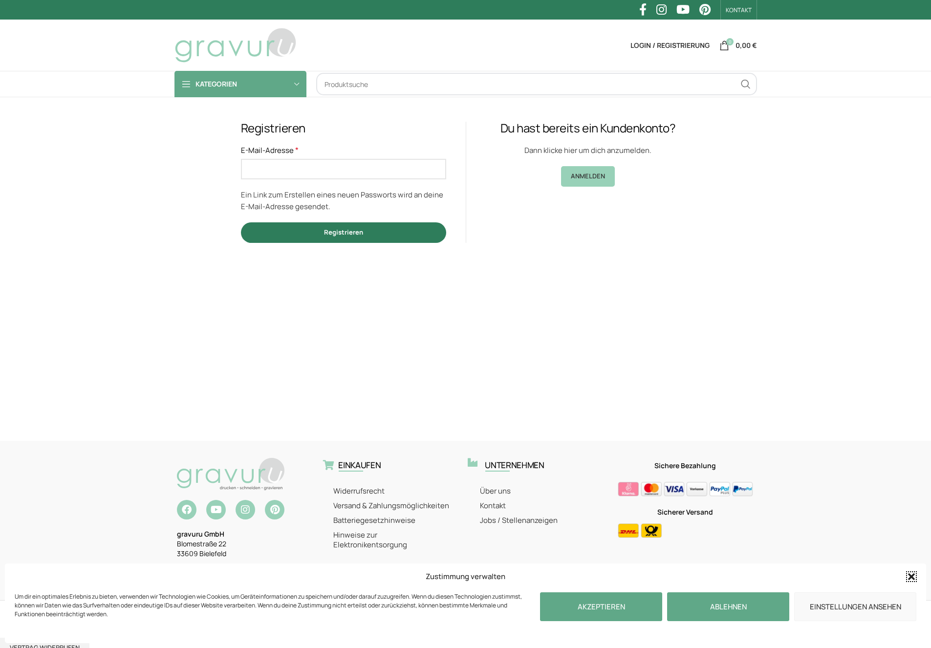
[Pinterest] (274, 509)
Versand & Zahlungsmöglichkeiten (391, 505)
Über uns (495, 491)
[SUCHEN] (746, 84)
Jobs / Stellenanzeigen (519, 520)
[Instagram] (245, 509)
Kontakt (493, 505)
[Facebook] (186, 509)
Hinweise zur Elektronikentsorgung (370, 540)
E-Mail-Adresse (270, 150)
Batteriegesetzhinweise (374, 520)
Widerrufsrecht (359, 491)
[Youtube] (216, 509)
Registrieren (343, 232)
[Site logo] (235, 45)
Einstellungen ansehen (855, 607)
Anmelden (588, 176)
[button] (911, 577)
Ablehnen (728, 607)
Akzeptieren (601, 607)
